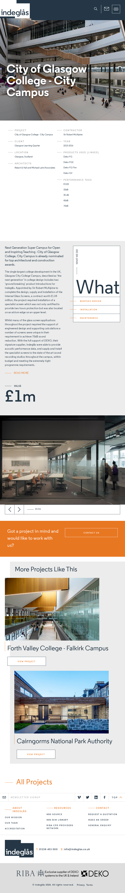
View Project (26, 661)
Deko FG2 (68, 162)
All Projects (34, 782)
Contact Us (91, 532)
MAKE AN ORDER (98, 819)
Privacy (81, 884)
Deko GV (67, 173)
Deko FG (67, 157)
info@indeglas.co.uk (77, 849)
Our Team (11, 822)
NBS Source (54, 814)
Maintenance (89, 317)
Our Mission (13, 817)
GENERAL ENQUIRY (99, 825)
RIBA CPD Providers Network (60, 827)
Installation (88, 309)
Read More (21, 373)
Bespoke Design (90, 300)
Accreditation (15, 828)
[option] (62, 69)
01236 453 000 (48, 849)
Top (115, 797)
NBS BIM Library (57, 819)
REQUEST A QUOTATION (102, 814)
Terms (89, 884)
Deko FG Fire (69, 168)
